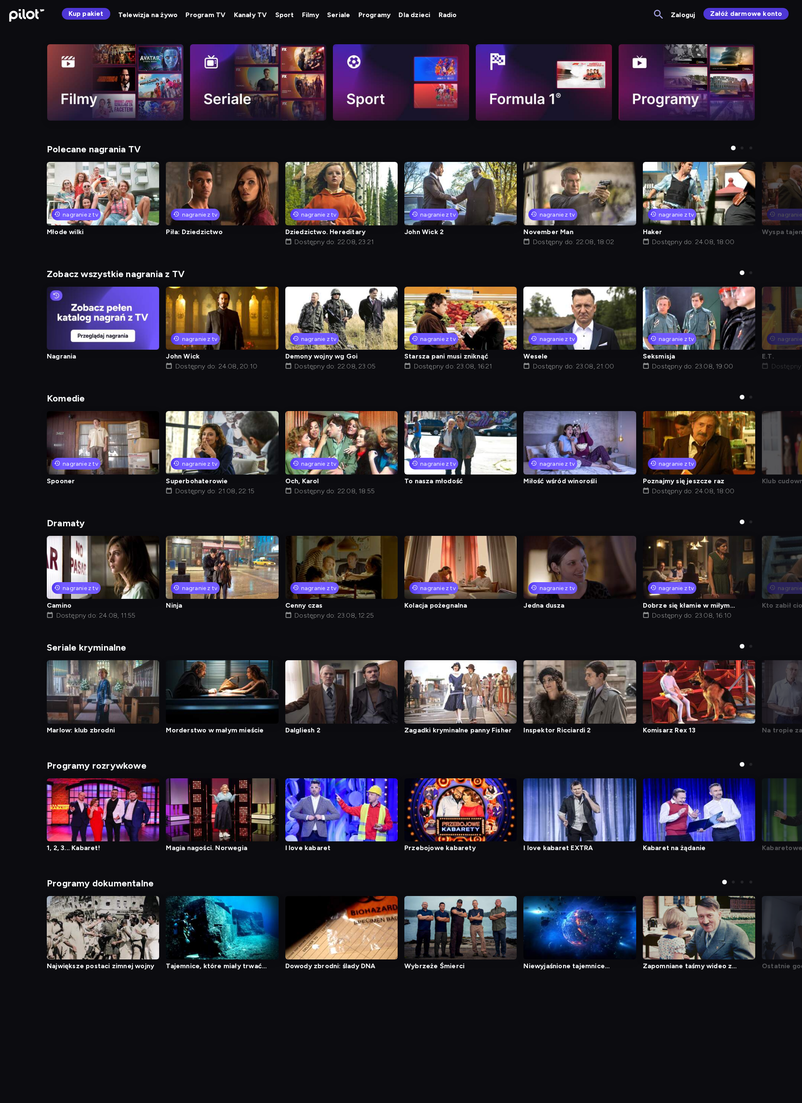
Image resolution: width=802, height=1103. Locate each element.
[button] (733, 148)
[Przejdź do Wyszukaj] (659, 14)
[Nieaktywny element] (115, 82)
